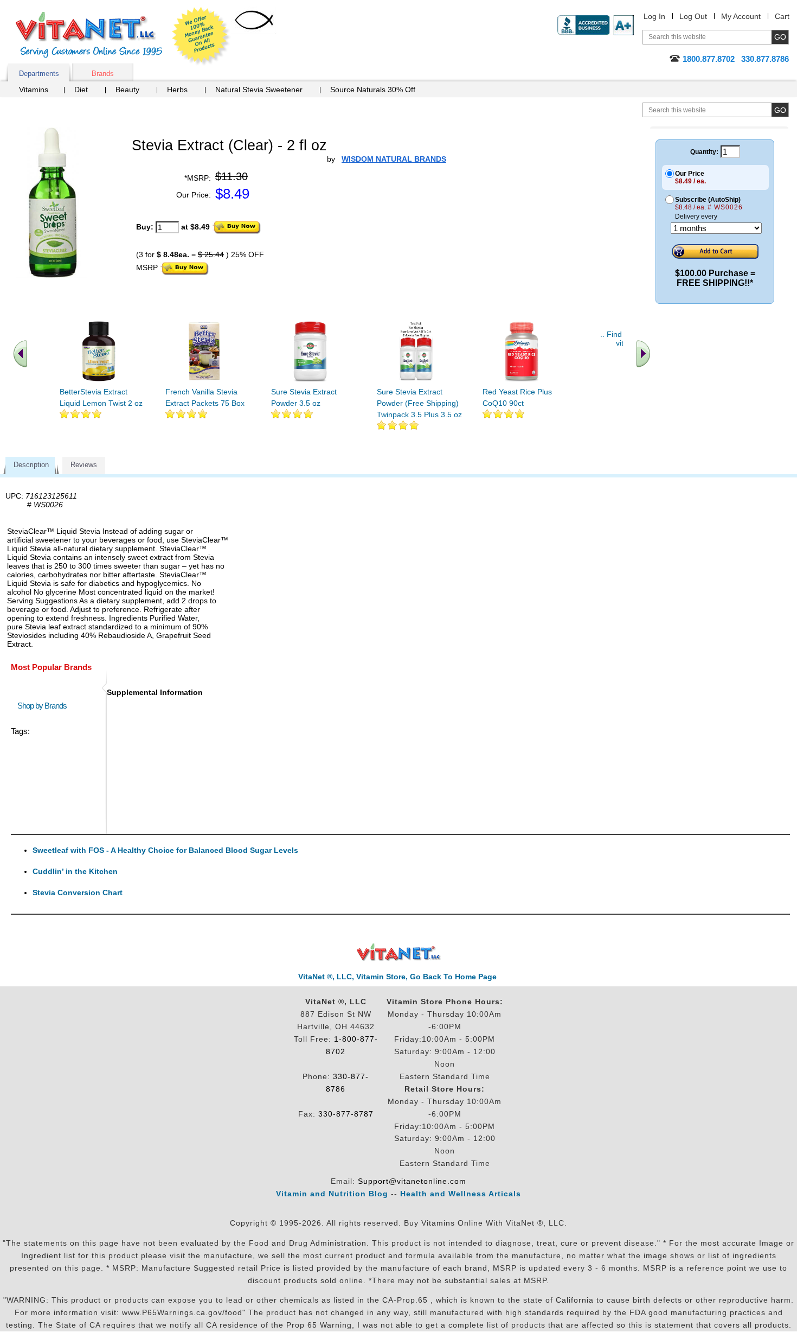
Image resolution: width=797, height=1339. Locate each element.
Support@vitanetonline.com (412, 1181)
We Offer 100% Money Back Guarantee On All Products (201, 36)
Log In (654, 16)
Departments (39, 73)
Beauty (127, 89)
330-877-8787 (346, 1114)
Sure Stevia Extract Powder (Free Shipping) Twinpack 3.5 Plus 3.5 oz (419, 403)
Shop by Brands (44, 705)
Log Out (693, 16)
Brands (103, 73)
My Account (741, 16)
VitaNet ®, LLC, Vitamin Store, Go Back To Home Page (397, 976)
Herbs (177, 89)
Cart (782, 16)
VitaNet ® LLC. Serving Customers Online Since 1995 (89, 35)
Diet (81, 89)
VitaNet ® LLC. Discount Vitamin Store (399, 952)
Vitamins (33, 89)
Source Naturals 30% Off (372, 89)
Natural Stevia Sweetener (259, 89)
